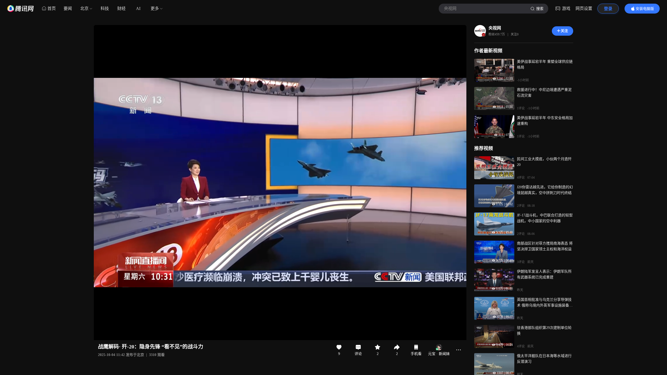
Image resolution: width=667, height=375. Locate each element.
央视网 (495, 28)
